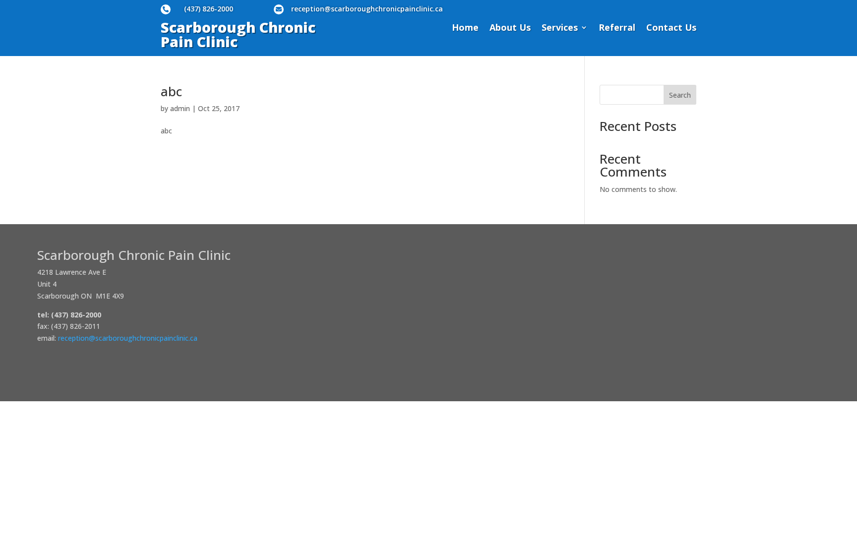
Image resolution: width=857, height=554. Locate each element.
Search (680, 95)
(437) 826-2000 (208, 8)
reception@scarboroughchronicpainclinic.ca (367, 8)
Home (465, 28)
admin (180, 108)
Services (560, 28)
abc (171, 91)
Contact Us (671, 28)
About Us (510, 28)
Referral (617, 28)
